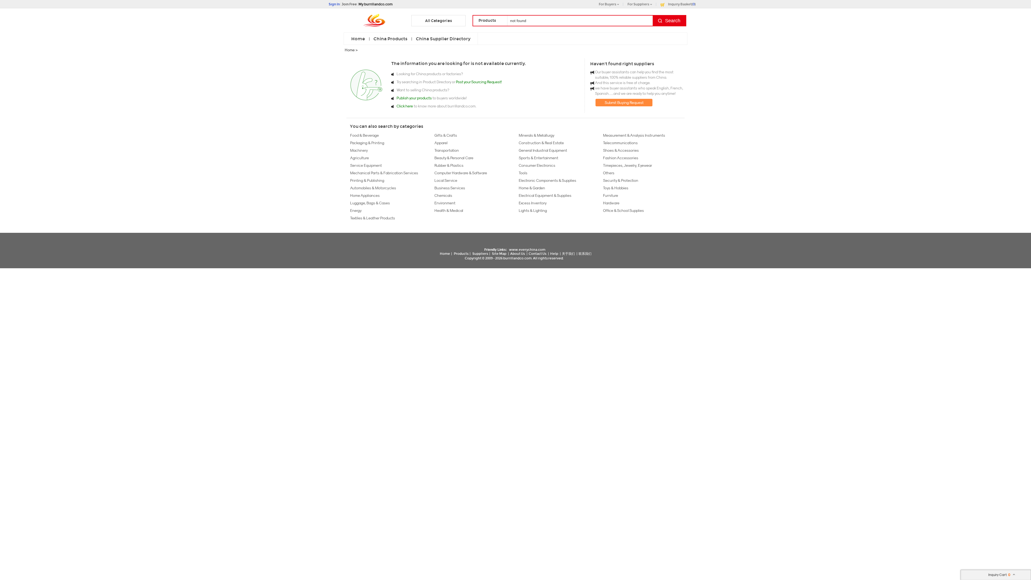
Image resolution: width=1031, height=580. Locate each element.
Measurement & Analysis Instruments (634, 135)
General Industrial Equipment (543, 150)
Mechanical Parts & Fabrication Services (384, 173)
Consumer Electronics (537, 165)
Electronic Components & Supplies (547, 180)
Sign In (334, 4)
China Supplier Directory (443, 38)
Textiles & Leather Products (372, 218)
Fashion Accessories (620, 158)
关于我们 (568, 254)
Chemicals (443, 195)
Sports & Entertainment (538, 158)
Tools (523, 173)
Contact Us (537, 254)
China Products (390, 38)
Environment (444, 203)
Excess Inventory (533, 203)
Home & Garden (532, 188)
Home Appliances (365, 195)
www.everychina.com (527, 250)
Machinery (359, 150)
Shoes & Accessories (621, 150)
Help (554, 254)
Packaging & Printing (367, 143)
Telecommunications (620, 143)
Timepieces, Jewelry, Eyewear (627, 165)
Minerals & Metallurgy (536, 135)
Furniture (610, 195)
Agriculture (359, 158)
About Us (517, 254)
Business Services (449, 188)
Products (461, 254)
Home (358, 38)
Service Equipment (366, 165)
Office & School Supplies (623, 210)
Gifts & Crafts (445, 135)
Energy (356, 210)
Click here (405, 106)
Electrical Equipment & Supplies (545, 195)
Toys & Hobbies (615, 188)
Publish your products (415, 98)
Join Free (349, 4)
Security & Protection (620, 180)
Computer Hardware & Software (460, 173)
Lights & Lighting (533, 210)
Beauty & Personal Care (453, 158)
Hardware (611, 203)
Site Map (499, 254)
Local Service (445, 180)
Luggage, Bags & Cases (370, 203)
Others (608, 173)
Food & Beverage (364, 135)
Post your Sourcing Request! (479, 82)
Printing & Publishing (367, 180)
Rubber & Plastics (448, 165)
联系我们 (585, 254)
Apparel (441, 143)
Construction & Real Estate (541, 143)
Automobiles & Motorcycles (373, 188)
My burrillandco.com (375, 4)
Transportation (446, 150)
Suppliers (480, 254)
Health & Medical (448, 210)
